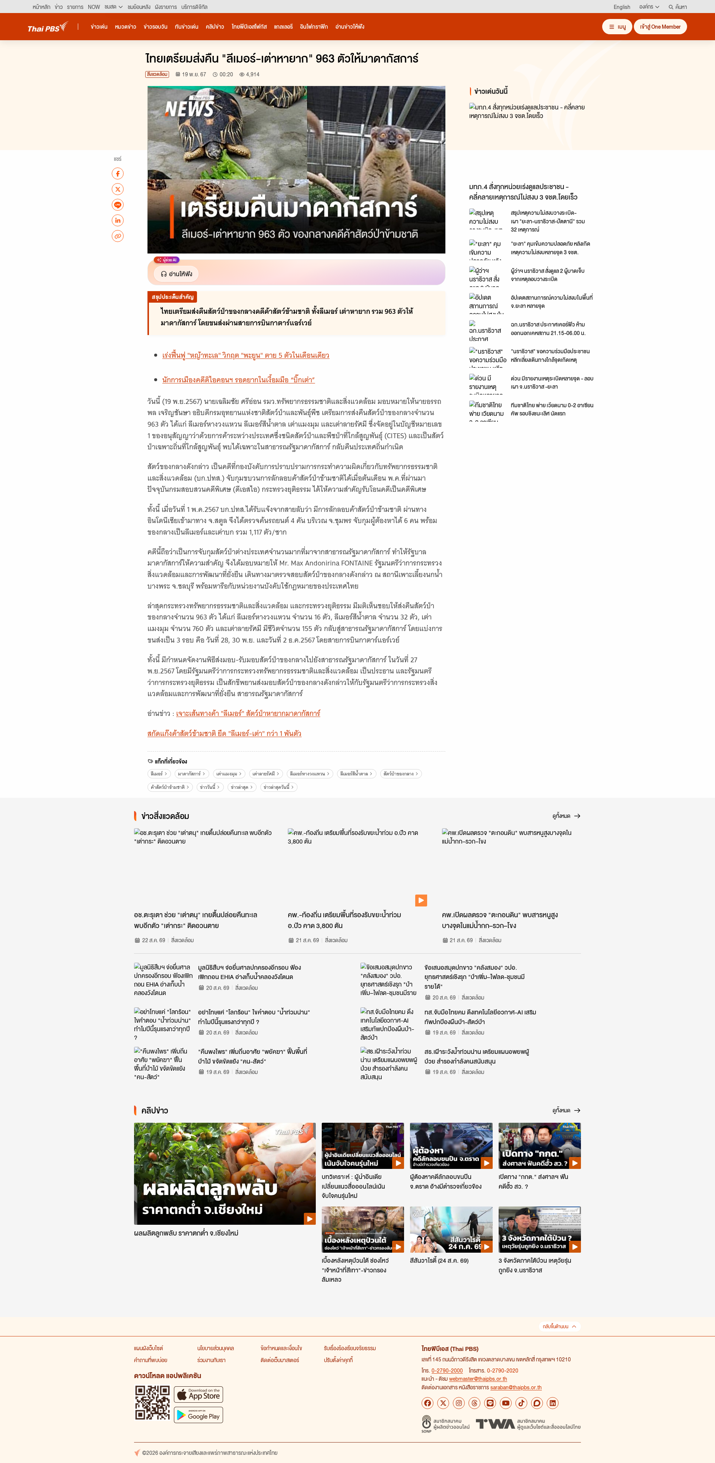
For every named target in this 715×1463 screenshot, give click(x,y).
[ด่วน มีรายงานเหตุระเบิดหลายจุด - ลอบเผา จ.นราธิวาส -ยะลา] (487, 384)
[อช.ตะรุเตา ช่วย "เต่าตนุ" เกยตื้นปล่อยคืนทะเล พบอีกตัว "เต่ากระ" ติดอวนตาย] (203, 867)
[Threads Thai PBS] (474, 1403)
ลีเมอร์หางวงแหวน (307, 773)
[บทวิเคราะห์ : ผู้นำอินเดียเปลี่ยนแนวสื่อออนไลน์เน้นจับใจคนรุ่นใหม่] (363, 1146)
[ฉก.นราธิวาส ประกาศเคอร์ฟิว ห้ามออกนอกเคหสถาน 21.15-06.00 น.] (487, 330)
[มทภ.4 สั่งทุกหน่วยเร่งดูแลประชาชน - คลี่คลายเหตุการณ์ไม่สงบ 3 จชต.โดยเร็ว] (536, 140)
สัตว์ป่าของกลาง (399, 773)
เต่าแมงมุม (226, 773)
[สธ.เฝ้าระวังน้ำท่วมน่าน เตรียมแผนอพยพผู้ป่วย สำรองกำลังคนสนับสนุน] (390, 1063)
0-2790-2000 (447, 1370)
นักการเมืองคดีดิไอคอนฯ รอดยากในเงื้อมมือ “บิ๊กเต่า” (238, 380)
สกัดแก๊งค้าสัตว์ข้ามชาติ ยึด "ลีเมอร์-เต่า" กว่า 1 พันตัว (224, 733)
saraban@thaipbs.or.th (516, 1387)
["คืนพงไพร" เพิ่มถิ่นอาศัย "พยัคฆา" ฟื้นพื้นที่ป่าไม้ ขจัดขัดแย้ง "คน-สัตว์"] (164, 1063)
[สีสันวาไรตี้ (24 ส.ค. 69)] (451, 1230)
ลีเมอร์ (157, 773)
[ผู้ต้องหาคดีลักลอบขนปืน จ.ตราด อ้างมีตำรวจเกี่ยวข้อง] (451, 1146)
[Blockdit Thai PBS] (537, 1403)
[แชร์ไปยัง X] (118, 189)
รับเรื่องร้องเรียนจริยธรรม (350, 1348)
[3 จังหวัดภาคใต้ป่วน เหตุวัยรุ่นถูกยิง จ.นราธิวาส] (540, 1230)
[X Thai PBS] (443, 1403)
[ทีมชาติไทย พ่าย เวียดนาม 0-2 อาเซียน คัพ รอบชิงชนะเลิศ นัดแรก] (487, 411)
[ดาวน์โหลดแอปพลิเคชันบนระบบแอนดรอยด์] (198, 1415)
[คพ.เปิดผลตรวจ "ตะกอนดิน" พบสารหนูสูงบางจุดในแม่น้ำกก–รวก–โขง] (511, 867)
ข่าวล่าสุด (239, 787)
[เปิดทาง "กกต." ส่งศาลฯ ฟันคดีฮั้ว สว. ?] (540, 1146)
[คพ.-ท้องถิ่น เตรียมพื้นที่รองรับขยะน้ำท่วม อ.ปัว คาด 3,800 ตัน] (357, 867)
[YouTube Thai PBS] (506, 1403)
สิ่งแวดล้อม (157, 74)
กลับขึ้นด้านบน (555, 1326)
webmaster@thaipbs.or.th (478, 1378)
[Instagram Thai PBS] (459, 1403)
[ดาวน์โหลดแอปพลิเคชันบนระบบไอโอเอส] (198, 1394)
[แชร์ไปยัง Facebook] (118, 173)
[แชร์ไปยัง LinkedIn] (118, 220)
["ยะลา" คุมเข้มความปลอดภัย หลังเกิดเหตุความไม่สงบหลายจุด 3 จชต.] (487, 249)
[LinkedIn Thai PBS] (553, 1403)
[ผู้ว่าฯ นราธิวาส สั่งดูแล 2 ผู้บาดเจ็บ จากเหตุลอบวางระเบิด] (487, 276)
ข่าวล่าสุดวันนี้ (276, 787)
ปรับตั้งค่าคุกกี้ (338, 1360)
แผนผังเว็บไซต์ (148, 1348)
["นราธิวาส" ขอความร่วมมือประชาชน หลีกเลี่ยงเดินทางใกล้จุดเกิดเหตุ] (487, 357)
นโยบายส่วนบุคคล (215, 1348)
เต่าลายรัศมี (263, 773)
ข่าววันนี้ (207, 787)
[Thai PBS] (48, 26)
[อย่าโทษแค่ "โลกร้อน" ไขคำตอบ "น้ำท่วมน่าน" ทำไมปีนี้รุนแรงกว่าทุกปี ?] (164, 1024)
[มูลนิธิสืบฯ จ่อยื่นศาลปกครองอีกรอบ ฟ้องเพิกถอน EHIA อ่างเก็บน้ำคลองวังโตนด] (164, 979)
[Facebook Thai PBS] (427, 1403)
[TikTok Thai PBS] (521, 1403)
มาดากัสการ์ (189, 773)
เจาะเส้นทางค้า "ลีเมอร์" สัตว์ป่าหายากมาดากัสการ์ (248, 713)
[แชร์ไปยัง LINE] (118, 205)
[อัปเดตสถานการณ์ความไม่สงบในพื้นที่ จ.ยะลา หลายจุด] (487, 303)
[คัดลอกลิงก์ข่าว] (118, 236)
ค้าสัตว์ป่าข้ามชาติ (168, 787)
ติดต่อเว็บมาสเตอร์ (280, 1360)
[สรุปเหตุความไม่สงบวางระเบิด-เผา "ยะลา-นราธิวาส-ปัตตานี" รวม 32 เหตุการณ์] (487, 218)
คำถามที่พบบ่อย (150, 1360)
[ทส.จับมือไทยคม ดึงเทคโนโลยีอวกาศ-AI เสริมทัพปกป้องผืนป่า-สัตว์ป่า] (390, 1024)
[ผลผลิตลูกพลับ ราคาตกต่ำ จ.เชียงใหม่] (225, 1174)
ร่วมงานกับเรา (211, 1360)
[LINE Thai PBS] (490, 1403)
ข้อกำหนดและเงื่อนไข (281, 1348)
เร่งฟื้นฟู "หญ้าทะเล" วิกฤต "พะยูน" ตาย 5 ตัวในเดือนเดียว (246, 355)
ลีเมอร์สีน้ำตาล (354, 773)
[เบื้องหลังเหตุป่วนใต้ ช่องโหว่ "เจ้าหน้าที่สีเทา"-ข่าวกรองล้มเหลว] (363, 1230)
